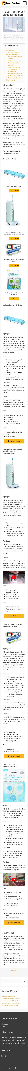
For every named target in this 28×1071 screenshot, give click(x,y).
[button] (14, 441)
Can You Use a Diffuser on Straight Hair (11, 998)
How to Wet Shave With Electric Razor (11, 1000)
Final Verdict (10, 80)
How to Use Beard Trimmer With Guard (11, 1003)
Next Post (14, 974)
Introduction (10, 50)
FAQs (3, 1026)
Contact (4, 1024)
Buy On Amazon (15, 190)
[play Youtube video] (14, 577)
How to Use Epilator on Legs (8, 996)
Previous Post (14, 970)
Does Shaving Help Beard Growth (10, 1005)
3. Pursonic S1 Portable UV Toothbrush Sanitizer (15, 72)
